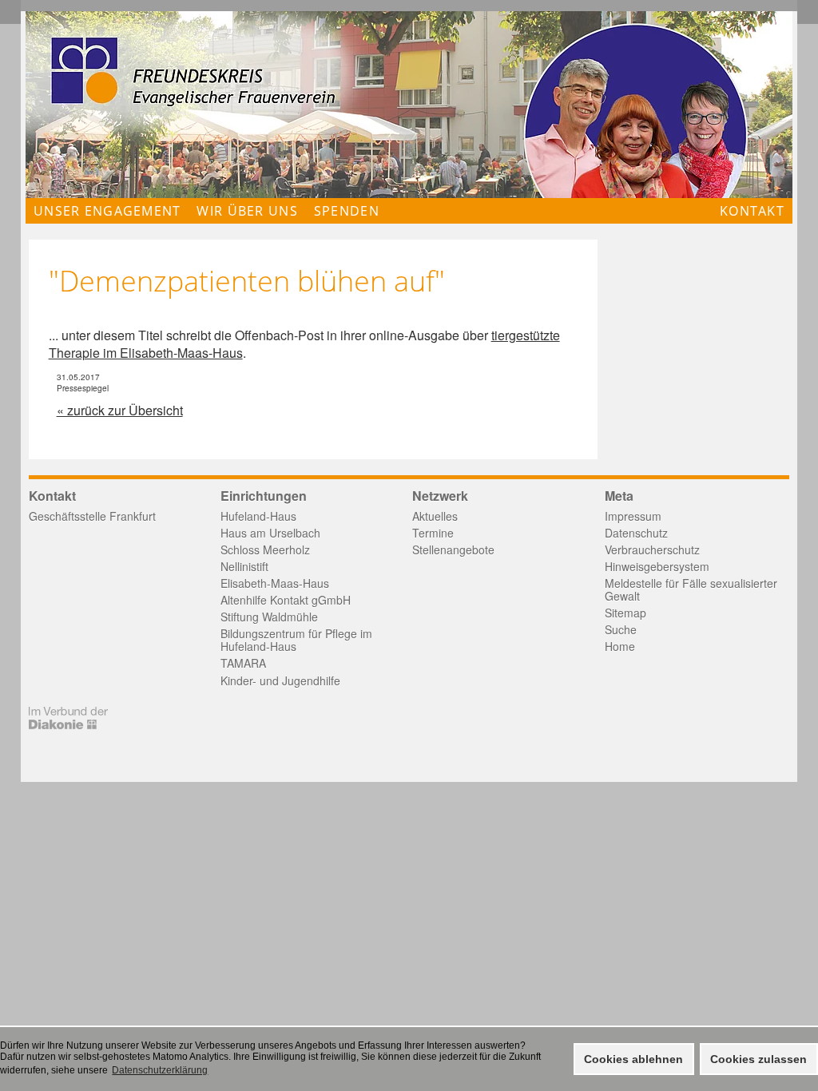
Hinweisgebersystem (657, 566)
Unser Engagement (107, 211)
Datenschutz (636, 532)
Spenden (346, 211)
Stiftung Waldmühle (269, 616)
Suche (621, 629)
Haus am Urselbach (270, 532)
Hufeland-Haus (258, 516)
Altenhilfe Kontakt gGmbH (285, 599)
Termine (433, 532)
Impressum (633, 516)
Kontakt (752, 211)
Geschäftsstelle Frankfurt (92, 516)
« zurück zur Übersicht (120, 410)
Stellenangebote (453, 549)
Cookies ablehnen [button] (633, 1059)
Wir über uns (247, 211)
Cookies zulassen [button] (758, 1059)
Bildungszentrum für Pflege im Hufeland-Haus (296, 640)
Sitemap (625, 612)
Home (620, 646)
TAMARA (243, 663)
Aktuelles (435, 516)
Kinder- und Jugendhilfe (280, 680)
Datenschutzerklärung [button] (160, 1070)
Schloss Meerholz (265, 549)
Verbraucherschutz (652, 549)
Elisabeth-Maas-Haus (274, 583)
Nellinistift (244, 566)
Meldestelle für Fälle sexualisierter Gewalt (691, 589)
